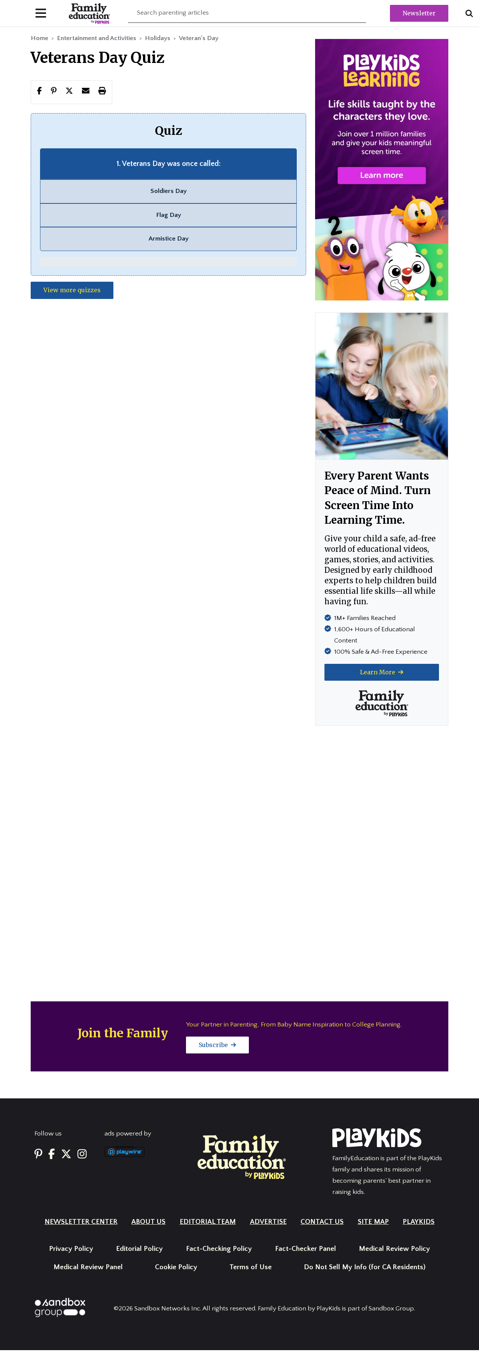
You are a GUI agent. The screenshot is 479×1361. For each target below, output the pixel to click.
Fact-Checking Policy (219, 1249)
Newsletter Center (81, 1222)
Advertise (268, 1222)
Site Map (373, 1222)
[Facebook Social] (51, 1154)
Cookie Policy (176, 1267)
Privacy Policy (71, 1249)
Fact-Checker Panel (305, 1249)
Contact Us (322, 1222)
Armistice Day (169, 238)
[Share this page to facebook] (39, 92)
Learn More (378, 672)
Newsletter (419, 13)
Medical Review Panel (88, 1267)
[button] (69, 92)
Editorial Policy (139, 1249)
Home (39, 38)
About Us (148, 1222)
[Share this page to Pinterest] (54, 92)
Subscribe (214, 1045)
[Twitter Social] (66, 1154)
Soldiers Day (168, 191)
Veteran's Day (199, 38)
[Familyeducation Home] (242, 1156)
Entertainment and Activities (96, 38)
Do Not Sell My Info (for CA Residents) (364, 1267)
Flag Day (168, 215)
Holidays (157, 38)
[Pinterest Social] (38, 1154)
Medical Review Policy (394, 1249)
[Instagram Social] (82, 1154)
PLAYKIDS (418, 1222)
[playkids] (381, 169)
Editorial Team (208, 1222)
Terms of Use (250, 1267)
